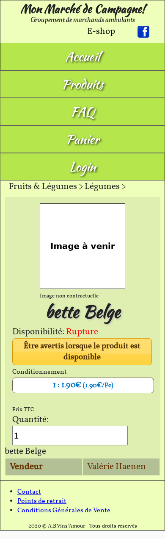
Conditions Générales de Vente (63, 510)
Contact (29, 492)
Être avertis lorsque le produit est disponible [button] (82, 352)
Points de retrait (41, 501)
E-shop (101, 31)
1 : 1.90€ (83, 385)
